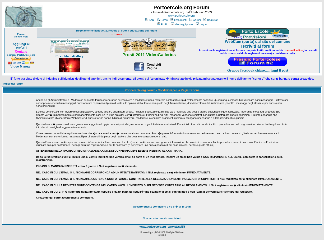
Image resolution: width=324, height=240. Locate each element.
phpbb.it (162, 235)
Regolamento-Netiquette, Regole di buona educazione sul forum (116, 30)
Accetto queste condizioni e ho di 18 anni (162, 206)
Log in (203, 24)
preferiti (21, 47)
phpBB (155, 232)
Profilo (164, 24)
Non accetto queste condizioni (162, 218)
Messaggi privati (184, 24)
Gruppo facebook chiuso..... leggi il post (257, 70)
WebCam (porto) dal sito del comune (257, 42)
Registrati (212, 19)
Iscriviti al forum (257, 46)
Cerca (164, 19)
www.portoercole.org (181, 15)
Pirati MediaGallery (69, 56)
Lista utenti (180, 19)
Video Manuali (21, 66)
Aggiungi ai (21, 44)
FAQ (151, 19)
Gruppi (197, 19)
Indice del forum (13, 83)
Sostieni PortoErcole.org (21, 55)
